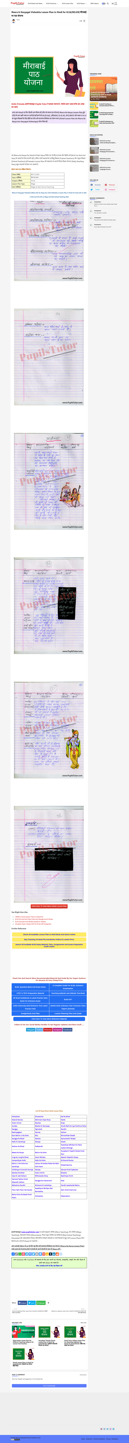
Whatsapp (42, 1303)
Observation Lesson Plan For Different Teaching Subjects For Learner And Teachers (23, 1342)
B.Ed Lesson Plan (67, 3)
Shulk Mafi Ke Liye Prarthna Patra (73, 1126)
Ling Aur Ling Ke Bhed (20, 1157)
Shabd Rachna (66, 1165)
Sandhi (63, 1129)
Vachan (38, 1139)
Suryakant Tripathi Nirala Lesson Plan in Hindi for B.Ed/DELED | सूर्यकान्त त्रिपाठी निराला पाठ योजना (48, 1343)
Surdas (14, 1126)
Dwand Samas (17, 1120)
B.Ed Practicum (51, 3)
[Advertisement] (49, 39)
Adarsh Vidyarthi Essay (69, 1157)
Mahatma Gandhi (18, 1185)
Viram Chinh (16, 1123)
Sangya (15, 1129)
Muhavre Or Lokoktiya (43, 1185)
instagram (112, 190)
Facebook (67, 1030)
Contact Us (89, 1439)
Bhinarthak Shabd (68, 1135)
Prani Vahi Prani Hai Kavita (22, 1190)
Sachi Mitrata (40, 1157)
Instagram (57, 1030)
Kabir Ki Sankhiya (18, 1142)
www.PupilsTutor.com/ (34, 1438)
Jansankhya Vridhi (19, 1160)
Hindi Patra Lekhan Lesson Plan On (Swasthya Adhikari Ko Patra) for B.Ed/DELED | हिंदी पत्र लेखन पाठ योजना (74, 1343)
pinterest (112, 185)
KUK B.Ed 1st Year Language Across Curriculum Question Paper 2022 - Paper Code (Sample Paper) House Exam (108, 168)
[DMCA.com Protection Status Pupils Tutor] (15, 1440)
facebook (98, 185)
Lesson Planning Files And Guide (68, 1013)
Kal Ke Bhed (65, 1117)
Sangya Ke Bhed (18, 1139)
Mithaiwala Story (41, 1176)
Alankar (38, 1123)
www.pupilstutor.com (30, 1232)
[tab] (35, 3)
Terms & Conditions (99, 1439)
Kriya (63, 1123)
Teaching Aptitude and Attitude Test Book (68, 993)
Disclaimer (115, 1439)
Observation (65, 1196)
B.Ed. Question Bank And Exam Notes (30, 987)
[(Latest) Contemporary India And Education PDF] (94, 123)
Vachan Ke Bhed (18, 1146)
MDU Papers (95, 3)
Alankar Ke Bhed (18, 1173)
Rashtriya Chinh (67, 1176)
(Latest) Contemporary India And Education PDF (106, 122)
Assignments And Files (30, 1013)
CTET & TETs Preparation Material (30, 993)
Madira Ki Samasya (42, 1126)
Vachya (37, 1142)
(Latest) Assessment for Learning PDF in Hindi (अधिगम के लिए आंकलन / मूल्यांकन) (106, 113)
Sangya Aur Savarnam (43, 1181)
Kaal (62, 1181)
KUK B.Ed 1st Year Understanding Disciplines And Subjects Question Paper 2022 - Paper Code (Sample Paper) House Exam (108, 142)
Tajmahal (38, 1129)
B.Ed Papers (81, 3)
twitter (97, 190)
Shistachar (39, 1117)
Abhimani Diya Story (42, 1120)
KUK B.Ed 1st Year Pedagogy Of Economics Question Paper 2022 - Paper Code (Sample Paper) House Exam (107, 151)
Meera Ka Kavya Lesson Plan (70, 112)
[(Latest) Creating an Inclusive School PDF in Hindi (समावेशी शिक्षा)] (94, 106)
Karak (63, 1120)
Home (83, 1439)
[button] (104, 4)
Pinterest (48, 1030)
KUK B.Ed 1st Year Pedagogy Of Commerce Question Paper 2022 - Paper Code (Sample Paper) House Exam (107, 159)
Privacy (108, 1439)
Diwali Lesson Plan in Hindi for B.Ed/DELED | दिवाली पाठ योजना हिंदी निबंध (23, 1364)
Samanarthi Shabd (68, 1139)
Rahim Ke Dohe (41, 1152)
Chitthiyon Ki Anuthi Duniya (22, 1170)
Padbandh (39, 1146)
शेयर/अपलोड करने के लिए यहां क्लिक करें (49, 1266)
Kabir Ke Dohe (40, 1160)
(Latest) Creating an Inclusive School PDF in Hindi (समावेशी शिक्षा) (106, 105)
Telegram (31, 1030)
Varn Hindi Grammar (68, 1190)
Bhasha (64, 1173)
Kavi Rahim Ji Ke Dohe (20, 1135)
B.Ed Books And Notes (35, 3)
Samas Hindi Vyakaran (69, 1170)
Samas (37, 1132)
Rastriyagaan (17, 1132)
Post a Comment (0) (49, 1386)
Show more (84, 1322)
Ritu (36, 1135)
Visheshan (16, 1117)
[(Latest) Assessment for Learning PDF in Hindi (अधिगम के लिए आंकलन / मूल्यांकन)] (94, 114)
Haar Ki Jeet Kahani (19, 1176)
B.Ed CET (68, 999)
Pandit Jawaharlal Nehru (70, 1185)
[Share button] (48, 1303)
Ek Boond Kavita (67, 1160)
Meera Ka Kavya (18, 1152)
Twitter (39, 1030)
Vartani (63, 1132)
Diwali (63, 1142)
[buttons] (101, 1429)
